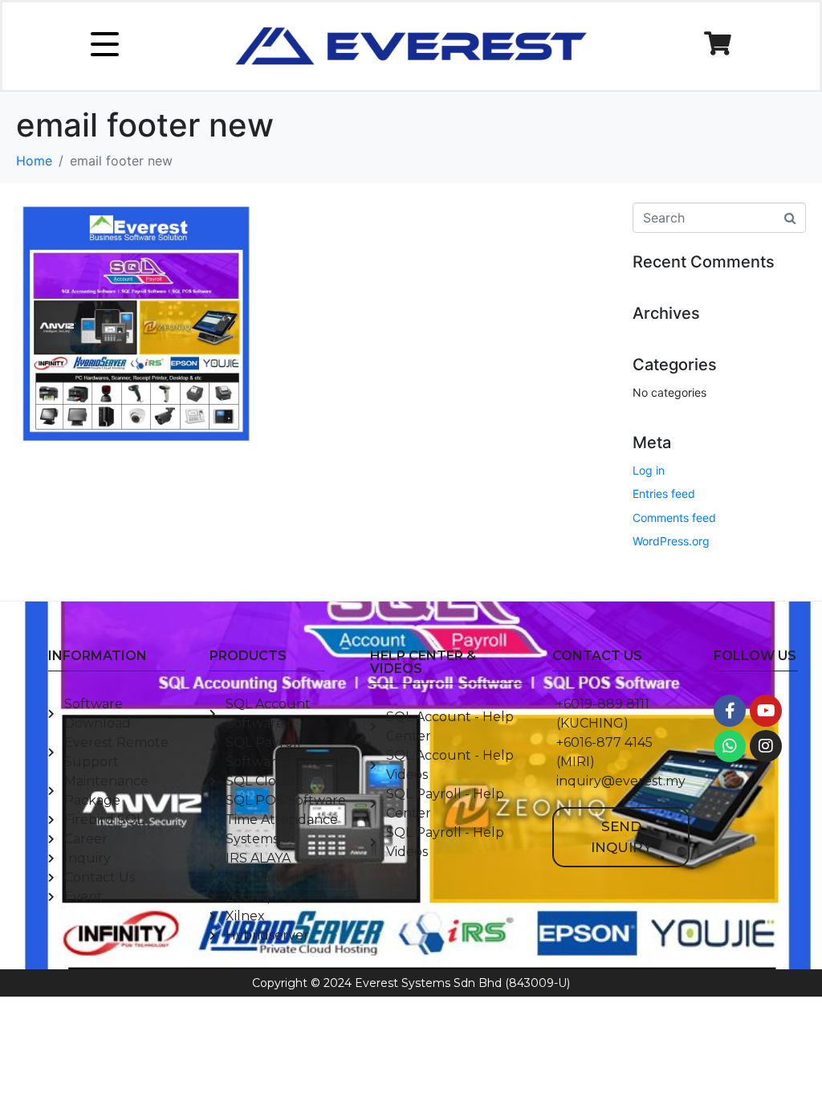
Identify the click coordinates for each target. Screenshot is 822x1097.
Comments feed (674, 517)
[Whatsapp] (730, 746)
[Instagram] (766, 746)
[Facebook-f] (730, 711)
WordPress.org (671, 541)
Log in (649, 470)
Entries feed (664, 493)
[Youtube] (766, 711)
